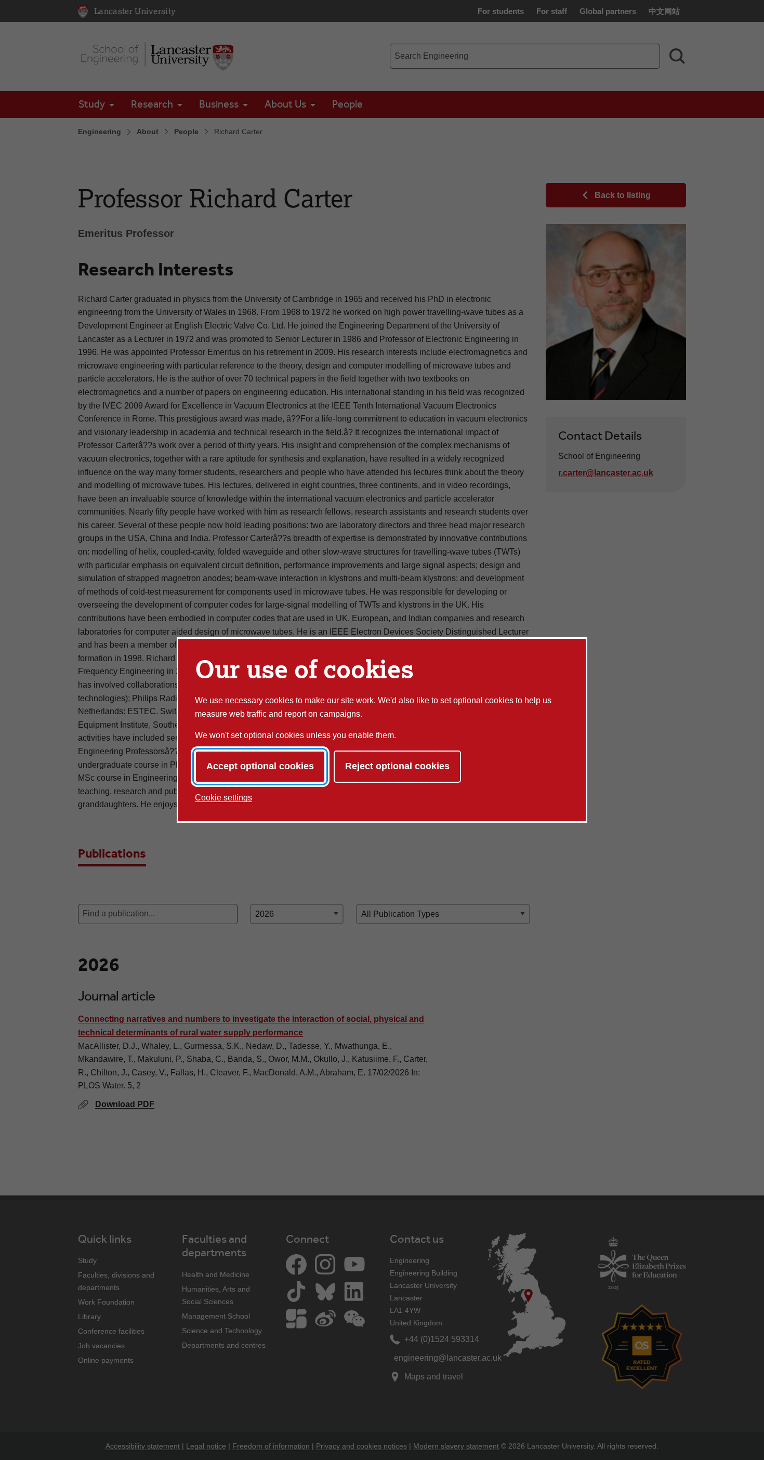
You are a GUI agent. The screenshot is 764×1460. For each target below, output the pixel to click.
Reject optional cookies (397, 766)
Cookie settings (223, 797)
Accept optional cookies (260, 766)
